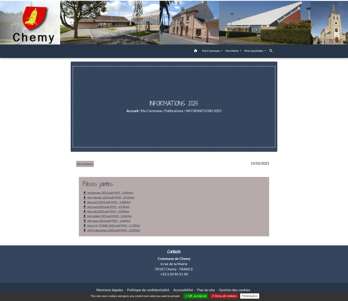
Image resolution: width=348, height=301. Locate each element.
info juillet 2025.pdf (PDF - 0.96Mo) (107, 216)
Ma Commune (151, 111)
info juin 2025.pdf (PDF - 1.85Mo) (105, 212)
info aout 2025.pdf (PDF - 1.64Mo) (106, 221)
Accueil (132, 111)
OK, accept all (197, 296)
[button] (195, 51)
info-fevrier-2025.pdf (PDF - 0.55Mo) (108, 198)
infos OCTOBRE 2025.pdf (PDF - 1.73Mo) (111, 226)
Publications (173, 111)
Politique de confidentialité (148, 290)
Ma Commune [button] (211, 50)
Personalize (249, 296)
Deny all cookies (225, 296)
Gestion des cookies (234, 290)
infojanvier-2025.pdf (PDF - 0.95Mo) (107, 193)
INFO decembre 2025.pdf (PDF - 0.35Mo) (111, 230)
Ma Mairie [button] (232, 50)
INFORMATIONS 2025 (203, 111)
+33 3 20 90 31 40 (174, 274)
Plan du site (206, 290)
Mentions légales (109, 290)
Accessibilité (183, 290)
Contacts (174, 251)
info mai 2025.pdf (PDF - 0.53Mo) (105, 207)
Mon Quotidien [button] (254, 50)
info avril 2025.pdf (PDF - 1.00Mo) (106, 202)
